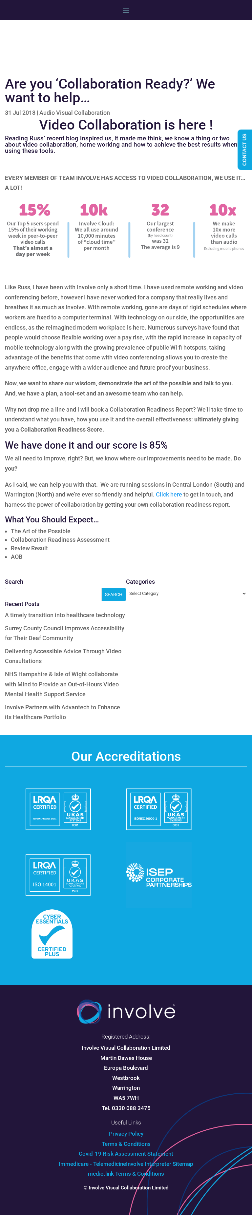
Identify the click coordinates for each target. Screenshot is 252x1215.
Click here (169, 494)
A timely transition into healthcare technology (65, 615)
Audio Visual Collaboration (74, 112)
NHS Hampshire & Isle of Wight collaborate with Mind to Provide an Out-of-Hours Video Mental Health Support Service (62, 684)
